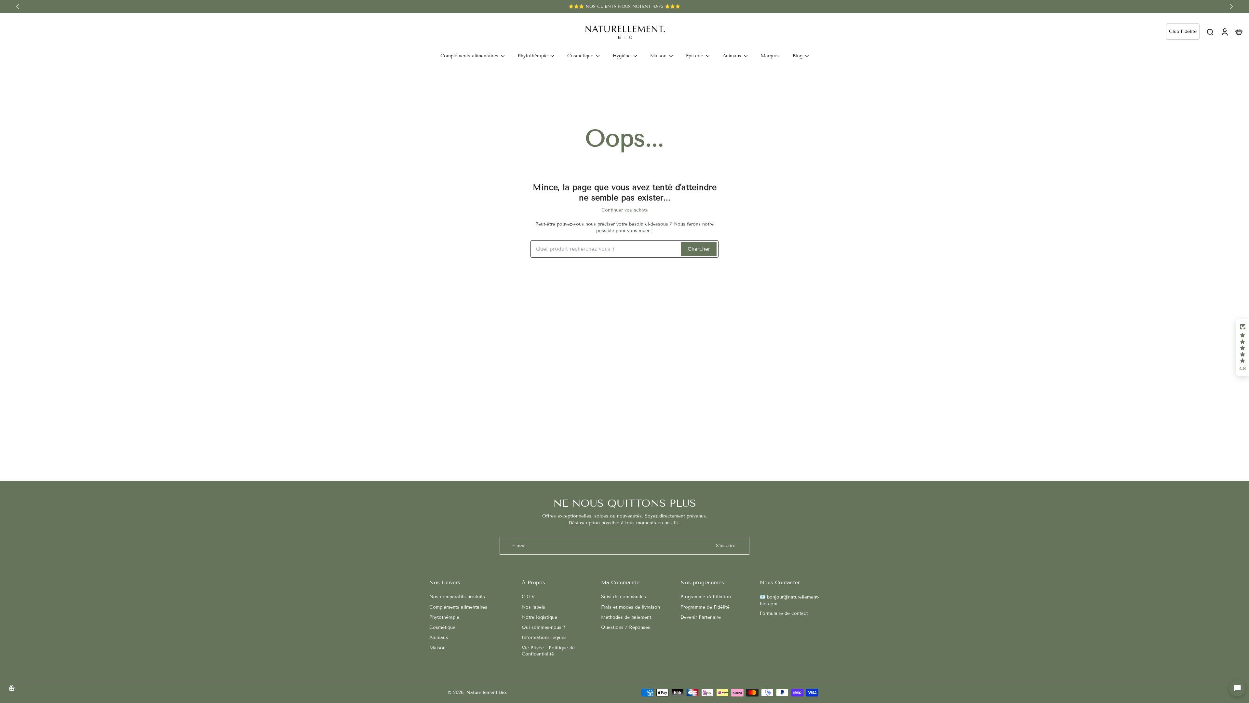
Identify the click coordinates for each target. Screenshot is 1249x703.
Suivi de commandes (623, 597)
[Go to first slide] (1231, 6)
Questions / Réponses (625, 627)
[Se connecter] (1224, 31)
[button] (1242, 347)
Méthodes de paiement (626, 617)
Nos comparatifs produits (457, 597)
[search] (1210, 31)
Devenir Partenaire (700, 617)
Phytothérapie (444, 617)
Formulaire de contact (784, 613)
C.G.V (528, 597)
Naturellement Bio (486, 692)
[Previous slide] (17, 6)
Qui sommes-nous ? (543, 627)
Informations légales (544, 637)
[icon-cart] (1238, 31)
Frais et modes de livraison (630, 607)
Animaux (438, 637)
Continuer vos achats (624, 210)
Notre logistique (539, 617)
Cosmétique (442, 627)
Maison (437, 648)
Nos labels (533, 607)
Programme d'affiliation (705, 597)
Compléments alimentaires (458, 607)
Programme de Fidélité (705, 607)
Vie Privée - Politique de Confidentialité (548, 651)
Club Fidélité (1183, 31)
